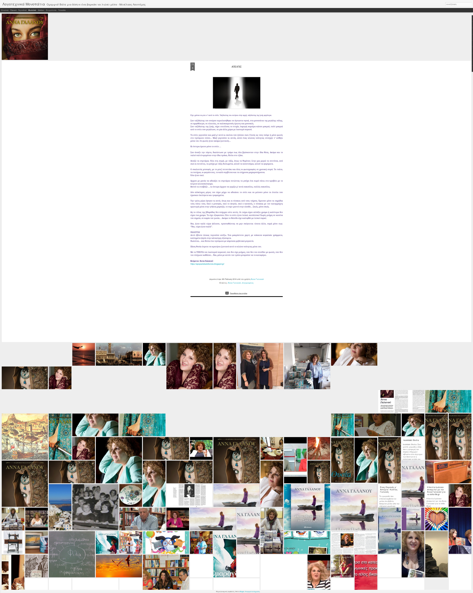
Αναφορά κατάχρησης (252, 591)
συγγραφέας (248, 283)
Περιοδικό (22, 10)
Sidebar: (41, 10)
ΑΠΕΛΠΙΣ (237, 66)
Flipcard (13, 10)
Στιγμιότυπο (51, 10)
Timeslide (62, 10)
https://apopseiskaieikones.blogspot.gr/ (207, 263)
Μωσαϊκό (32, 10)
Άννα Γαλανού (257, 279)
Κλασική (4, 10)
